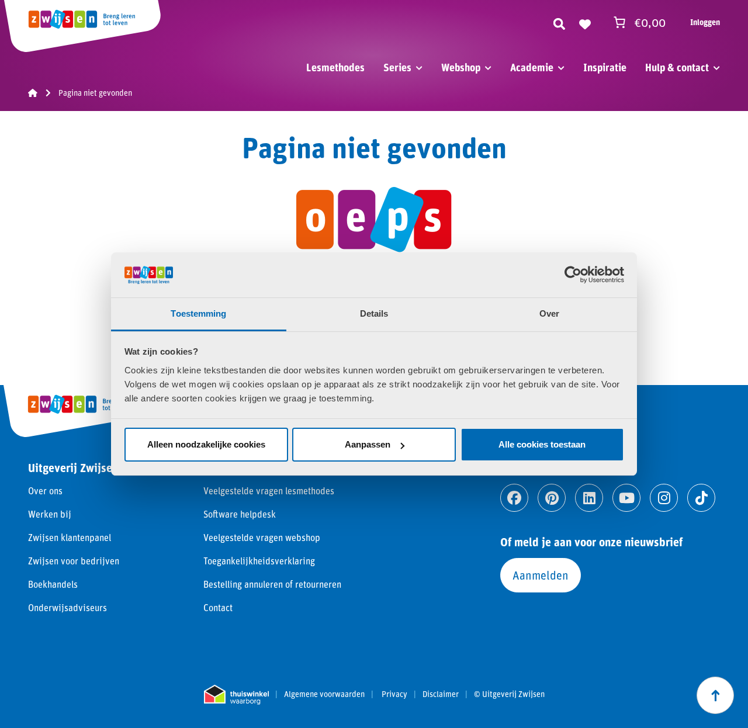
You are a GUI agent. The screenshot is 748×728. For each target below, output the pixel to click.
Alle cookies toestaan (542, 444)
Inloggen (705, 21)
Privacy (394, 694)
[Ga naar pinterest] (552, 498)
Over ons (45, 490)
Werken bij (49, 514)
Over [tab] (549, 313)
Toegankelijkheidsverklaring (259, 560)
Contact (218, 607)
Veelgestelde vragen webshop (261, 537)
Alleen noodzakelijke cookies (206, 444)
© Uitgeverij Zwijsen (509, 694)
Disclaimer (441, 694)
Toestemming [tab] (198, 313)
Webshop (460, 67)
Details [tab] (374, 313)
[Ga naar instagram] (664, 498)
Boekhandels (53, 584)
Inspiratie (604, 67)
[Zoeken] (559, 22)
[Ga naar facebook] (514, 498)
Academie (531, 67)
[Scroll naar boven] (715, 695)
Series (397, 67)
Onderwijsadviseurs (67, 607)
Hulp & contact (677, 67)
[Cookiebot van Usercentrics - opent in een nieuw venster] (573, 274)
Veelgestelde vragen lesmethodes (268, 490)
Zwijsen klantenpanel (69, 537)
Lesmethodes (335, 67)
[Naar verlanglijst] (585, 22)
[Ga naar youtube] (626, 498)
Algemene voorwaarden (324, 694)
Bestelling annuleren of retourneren (272, 584)
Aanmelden (540, 575)
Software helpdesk (239, 514)
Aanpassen (367, 444)
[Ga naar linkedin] (589, 498)
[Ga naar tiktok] (701, 498)
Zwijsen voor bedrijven (73, 560)
